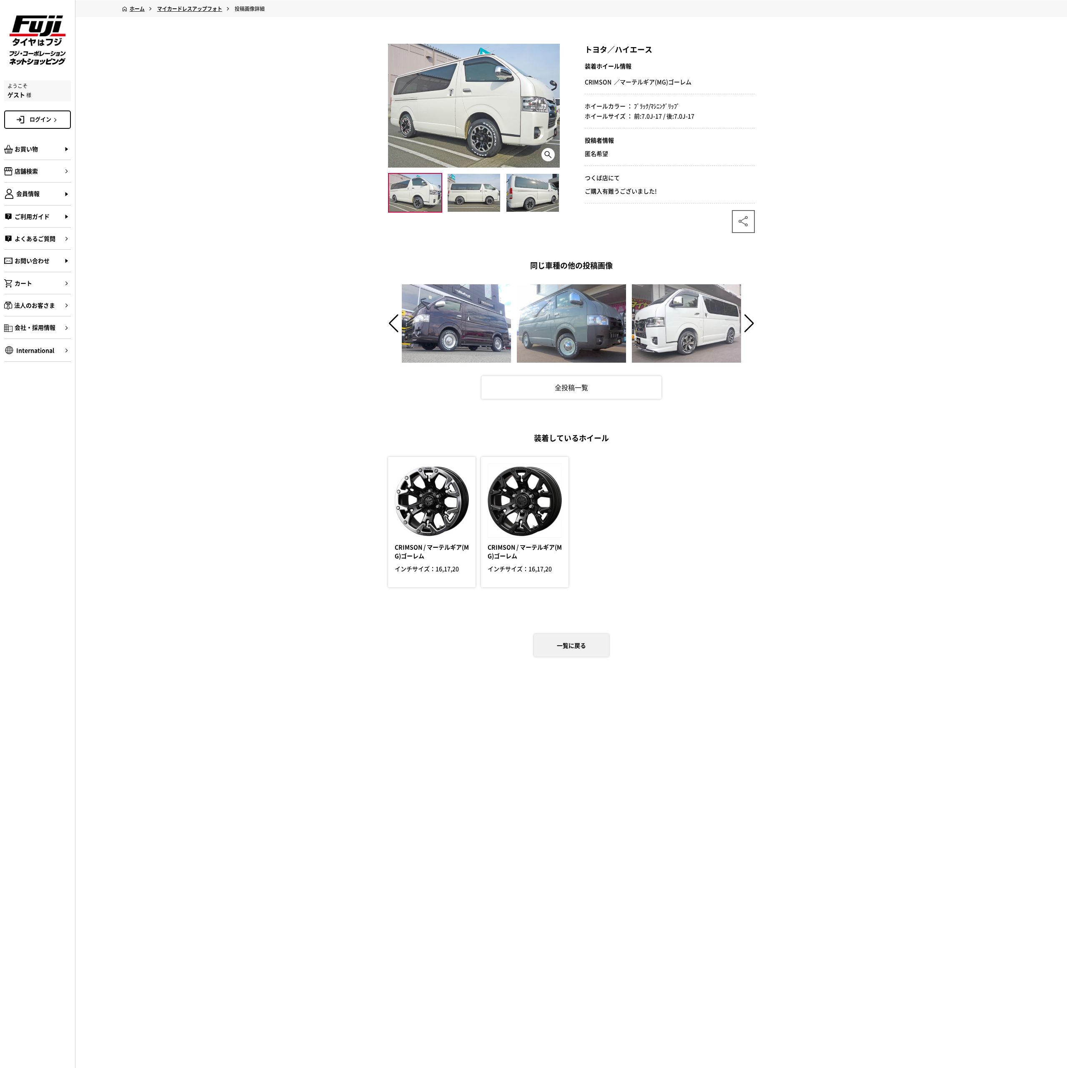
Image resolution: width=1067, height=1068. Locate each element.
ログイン (40, 119)
